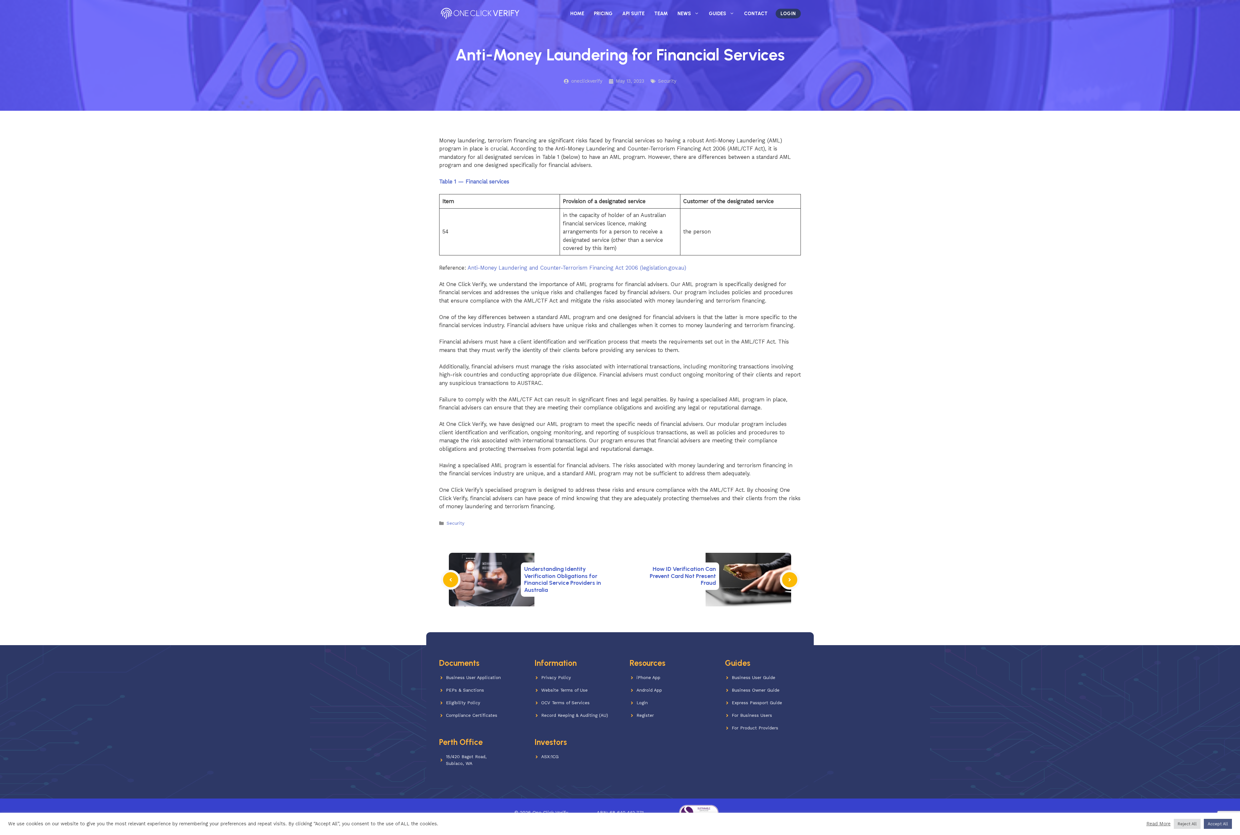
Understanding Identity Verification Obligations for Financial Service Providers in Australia (562, 579)
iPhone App (648, 677)
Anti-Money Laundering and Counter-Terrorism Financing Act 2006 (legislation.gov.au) (577, 267)
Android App (649, 690)
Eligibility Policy (463, 703)
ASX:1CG (550, 756)
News (684, 13)
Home (577, 13)
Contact (756, 13)
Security (667, 81)
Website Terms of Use (564, 690)
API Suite (633, 13)
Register (645, 715)
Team (661, 13)
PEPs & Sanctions (465, 690)
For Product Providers (755, 728)
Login (788, 13)
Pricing (603, 13)
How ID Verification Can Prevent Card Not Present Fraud (683, 575)
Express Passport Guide (757, 703)
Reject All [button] (1187, 823)
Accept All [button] (1218, 823)
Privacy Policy (556, 677)
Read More (1158, 824)
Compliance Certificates (471, 715)
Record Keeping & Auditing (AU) (574, 715)
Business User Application (473, 677)
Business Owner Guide (756, 690)
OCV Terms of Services (565, 703)
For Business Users (752, 715)
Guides (717, 13)
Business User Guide (753, 677)
